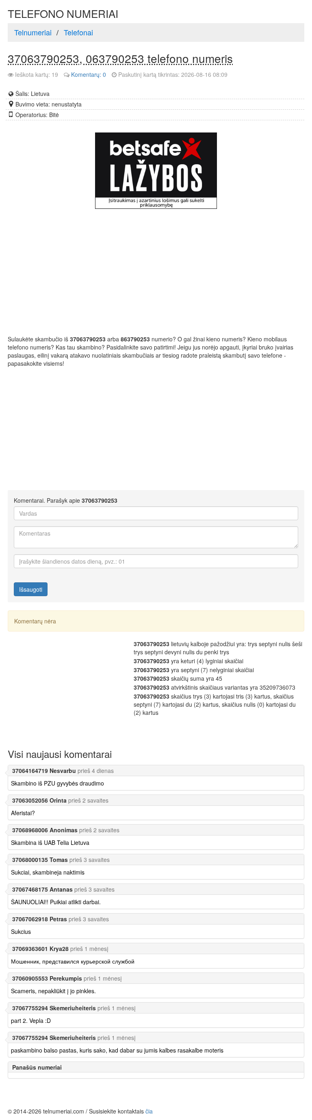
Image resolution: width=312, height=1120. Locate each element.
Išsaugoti (30, 589)
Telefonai (78, 32)
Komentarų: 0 (88, 74)
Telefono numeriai (63, 13)
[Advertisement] (236, 427)
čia (149, 1111)
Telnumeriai (33, 32)
